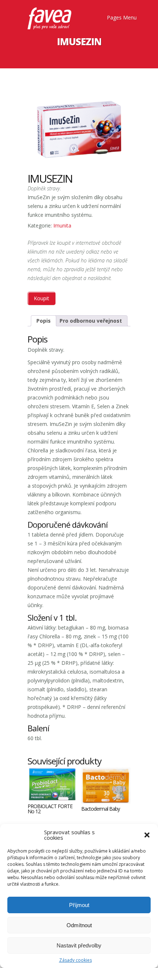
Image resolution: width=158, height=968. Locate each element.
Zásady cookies (75, 960)
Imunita (62, 225)
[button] (147, 835)
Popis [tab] (43, 320)
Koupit (41, 298)
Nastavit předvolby (79, 945)
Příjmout (79, 905)
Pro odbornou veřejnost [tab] (91, 320)
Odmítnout (79, 925)
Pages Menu (122, 18)
